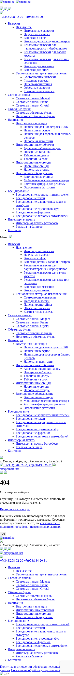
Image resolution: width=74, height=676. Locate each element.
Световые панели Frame (32, 102)
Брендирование (18, 191)
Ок (3, 533)
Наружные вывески (37, 34)
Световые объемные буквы (34, 112)
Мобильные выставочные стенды (46, 180)
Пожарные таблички (38, 151)
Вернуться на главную (15, 509)
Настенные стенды (36, 166)
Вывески (14, 23)
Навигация (15, 119)
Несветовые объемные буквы (35, 116)
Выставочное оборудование (34, 173)
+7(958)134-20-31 (35, 16)
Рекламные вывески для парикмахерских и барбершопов (45, 46)
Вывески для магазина (39, 66)
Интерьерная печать (21, 219)
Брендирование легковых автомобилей (42, 216)
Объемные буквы (19, 109)
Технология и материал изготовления (41, 73)
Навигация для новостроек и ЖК (46, 126)
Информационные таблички (35, 144)
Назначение (24, 27)
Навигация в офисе (37, 130)
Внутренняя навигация (31, 123)
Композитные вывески (39, 91)
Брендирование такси (30, 198)
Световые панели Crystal (32, 105)
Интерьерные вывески (39, 30)
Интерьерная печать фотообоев (37, 223)
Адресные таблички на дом (42, 148)
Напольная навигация (38, 141)
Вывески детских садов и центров (47, 41)
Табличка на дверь (36, 155)
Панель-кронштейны (38, 84)
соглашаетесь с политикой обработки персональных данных (30, 524)
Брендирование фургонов (33, 212)
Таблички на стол (36, 159)
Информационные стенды (33, 162)
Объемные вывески (37, 87)
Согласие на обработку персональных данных (42, 670)
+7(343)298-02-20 (11, 16)
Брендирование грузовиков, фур (37, 208)
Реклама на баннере (29, 226)
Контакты (14, 230)
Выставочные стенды (38, 176)
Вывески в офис (35, 37)
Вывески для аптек (37, 69)
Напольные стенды (37, 169)
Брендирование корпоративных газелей (42, 194)
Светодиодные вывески (40, 77)
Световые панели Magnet (33, 98)
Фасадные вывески (37, 80)
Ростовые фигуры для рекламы (45, 183)
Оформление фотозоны (39, 187)
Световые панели (20, 94)
